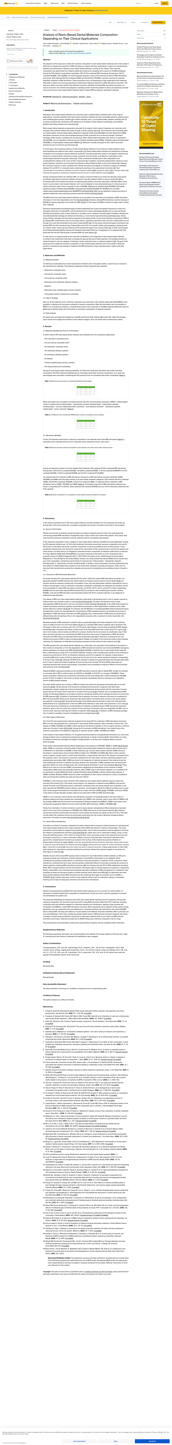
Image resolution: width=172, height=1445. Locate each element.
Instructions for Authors (33, 3)
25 (90, 602)
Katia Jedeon (93, 43)
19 (92, 191)
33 (126, 746)
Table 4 (81, 484)
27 (63, 701)
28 (98, 713)
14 (104, 184)
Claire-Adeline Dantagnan (51, 43)
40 (107, 872)
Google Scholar (121, 1052)
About (46, 3)
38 (62, 852)
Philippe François (106, 43)
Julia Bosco (55, 46)
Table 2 (70, 409)
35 (45, 748)
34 (112, 793)
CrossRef (87, 1013)
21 (118, 216)
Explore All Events (100, 10)
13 (116, 179)
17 (88, 191)
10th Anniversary (73, 3)
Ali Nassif (75, 43)
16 (87, 191)
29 (71, 728)
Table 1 (122, 375)
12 (53, 179)
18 (90, 191)
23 (125, 629)
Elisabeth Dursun (118, 43)
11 (127, 170)
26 (57, 696)
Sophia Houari (83, 43)
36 (83, 833)
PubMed (103, 1126)
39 (85, 865)
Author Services (86, 3)
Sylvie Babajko (64, 43)
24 (69, 609)
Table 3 (120, 439)
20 (106, 211)
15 (85, 191)
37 (85, 833)
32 (123, 746)
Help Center (54, 3)
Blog (63, 3)
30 (119, 746)
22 (88, 602)
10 (95, 170)
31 (121, 746)
